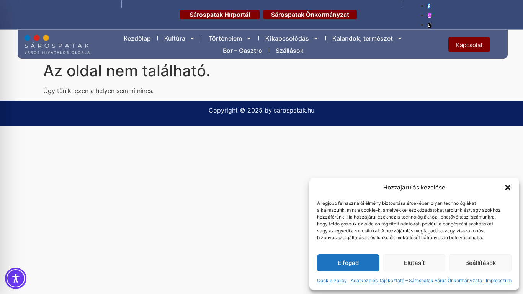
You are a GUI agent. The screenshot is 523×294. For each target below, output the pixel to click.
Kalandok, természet (362, 38)
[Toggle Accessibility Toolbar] (16, 278)
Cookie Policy (332, 280)
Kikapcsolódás (287, 38)
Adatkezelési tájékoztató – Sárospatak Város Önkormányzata (416, 280)
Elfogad (348, 262)
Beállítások (480, 262)
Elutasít (414, 262)
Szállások (290, 50)
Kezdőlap (137, 38)
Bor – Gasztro (242, 50)
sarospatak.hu (294, 110)
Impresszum (499, 280)
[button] (508, 187)
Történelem (225, 38)
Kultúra (174, 38)
